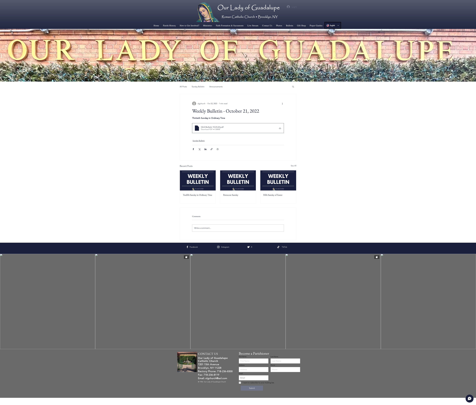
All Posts (183, 86)
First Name (242, 356)
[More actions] (282, 103)
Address (242, 365)
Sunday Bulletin (198, 86)
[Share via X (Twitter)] (199, 149)
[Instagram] (223, 247)
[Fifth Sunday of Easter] (278, 180)
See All (293, 166)
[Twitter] (253, 247)
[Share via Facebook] (193, 149)
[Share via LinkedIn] (205, 149)
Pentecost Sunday (230, 194)
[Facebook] (192, 246)
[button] (293, 87)
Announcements (216, 86)
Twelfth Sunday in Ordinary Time (197, 194)
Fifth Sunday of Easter (272, 194)
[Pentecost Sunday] (238, 180)
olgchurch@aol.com (216, 378)
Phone (272, 365)
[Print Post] (217, 149)
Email (241, 373)
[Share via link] (211, 149)
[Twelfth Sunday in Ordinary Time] (198, 180)
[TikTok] (283, 246)
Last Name (274, 356)
